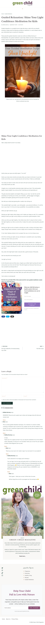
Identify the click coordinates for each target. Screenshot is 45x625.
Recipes (27, 577)
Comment (4, 378)
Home (2, 13)
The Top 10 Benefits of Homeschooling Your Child (10, 348)
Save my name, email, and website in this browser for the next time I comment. (19, 399)
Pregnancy (27, 571)
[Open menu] (22, 9)
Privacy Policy (15, 619)
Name (4, 396)
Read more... (22, 556)
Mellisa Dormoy (6, 24)
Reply (4, 420)
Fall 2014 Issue (40, 347)
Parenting (27, 573)
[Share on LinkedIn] (17, 316)
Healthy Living (28, 575)
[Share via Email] (12, 316)
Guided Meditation (8, 13)
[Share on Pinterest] (21, 316)
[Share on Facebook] (3, 316)
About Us (8, 619)
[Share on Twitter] (8, 316)
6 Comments (20, 24)
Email (25, 396)
